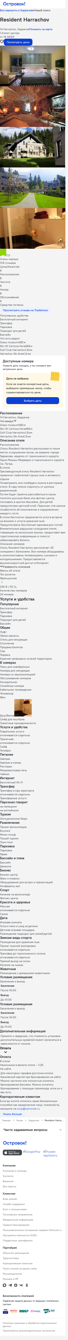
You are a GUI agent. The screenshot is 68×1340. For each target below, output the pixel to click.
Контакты (8, 1176)
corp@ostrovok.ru (28, 1108)
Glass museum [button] (9, 425)
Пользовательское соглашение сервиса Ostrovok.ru (32, 1230)
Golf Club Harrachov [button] (12, 432)
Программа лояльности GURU (20, 1235)
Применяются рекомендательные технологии (29, 1330)
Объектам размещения (16, 1253)
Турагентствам (11, 1258)
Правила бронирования (16, 1224)
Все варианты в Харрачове (17, 10)
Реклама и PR (10, 1279)
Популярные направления (17, 1214)
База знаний (10, 1198)
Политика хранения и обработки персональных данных (30, 1324)
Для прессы (9, 1186)
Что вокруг (7, 421)
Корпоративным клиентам (18, 1263)
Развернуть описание (16, 566)
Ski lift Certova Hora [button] (12, 428)
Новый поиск (42, 10)
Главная (6, 1120)
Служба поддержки (14, 1204)
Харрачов (33, 1120)
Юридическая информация (18, 1219)
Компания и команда (15, 1170)
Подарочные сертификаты (18, 1240)
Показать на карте (40, 29)
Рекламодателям (12, 1273)
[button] (32, 66)
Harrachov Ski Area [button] (12, 436)
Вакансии (8, 1181)
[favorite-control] (2, 42)
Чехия (19, 1120)
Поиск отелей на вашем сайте (20, 1268)
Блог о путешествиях (15, 1209)
